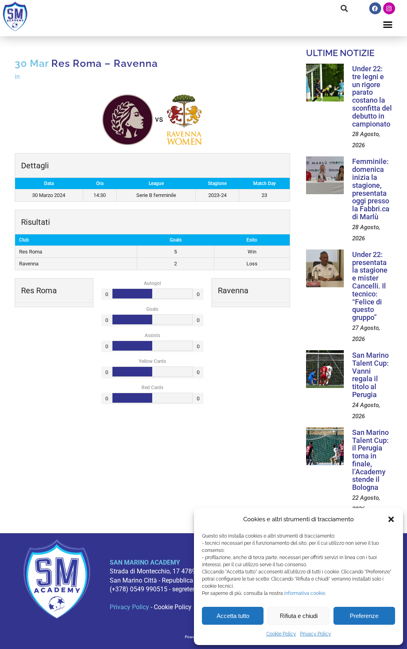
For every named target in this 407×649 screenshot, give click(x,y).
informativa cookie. (305, 593)
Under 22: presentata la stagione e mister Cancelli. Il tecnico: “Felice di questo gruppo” (370, 286)
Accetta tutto (233, 615)
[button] (391, 519)
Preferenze (364, 615)
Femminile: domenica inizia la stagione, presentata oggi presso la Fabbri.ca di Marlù (371, 189)
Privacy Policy (315, 634)
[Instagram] (389, 8)
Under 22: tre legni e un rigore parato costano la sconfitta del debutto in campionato (372, 96)
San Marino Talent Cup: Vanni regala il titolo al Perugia (370, 375)
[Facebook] (375, 8)
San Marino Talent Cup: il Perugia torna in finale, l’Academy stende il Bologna (370, 460)
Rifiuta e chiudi (299, 615)
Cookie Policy (281, 634)
